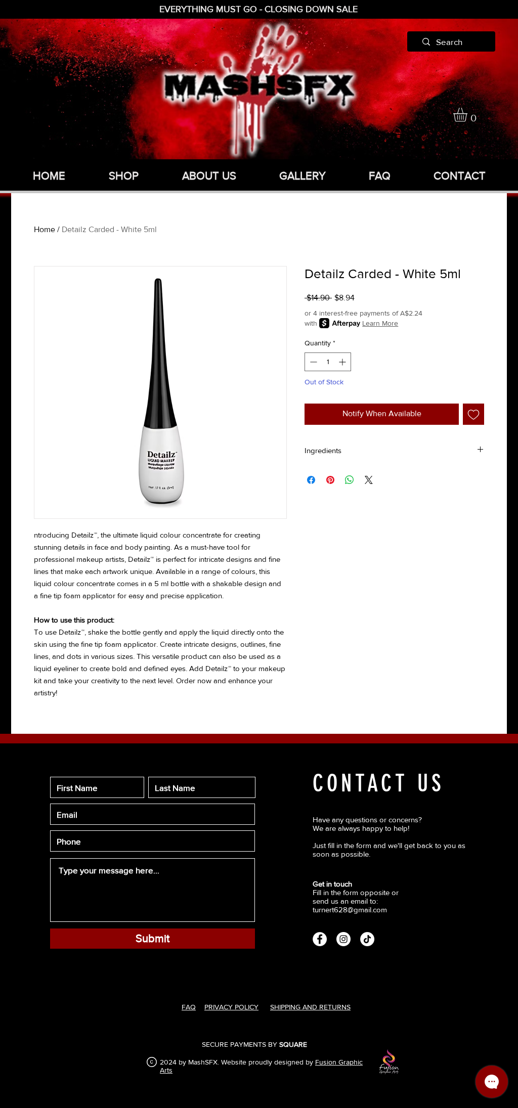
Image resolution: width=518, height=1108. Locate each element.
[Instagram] (343, 939)
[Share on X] (369, 480)
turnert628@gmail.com (350, 909)
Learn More (380, 323)
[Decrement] (312, 362)
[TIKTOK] (367, 939)
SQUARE (293, 1044)
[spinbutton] (328, 362)
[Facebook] (320, 939)
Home (44, 229)
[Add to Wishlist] (473, 414)
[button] (468, 115)
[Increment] (343, 362)
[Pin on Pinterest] (330, 480)
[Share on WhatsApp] (349, 480)
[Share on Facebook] (311, 480)
